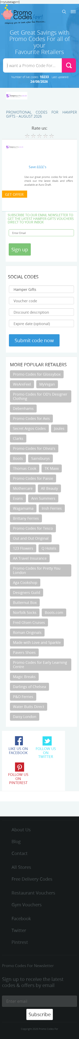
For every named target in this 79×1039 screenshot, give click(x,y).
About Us (21, 830)
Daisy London (24, 716)
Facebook (21, 918)
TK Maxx (52, 468)
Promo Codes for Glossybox (37, 374)
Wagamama (23, 508)
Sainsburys (40, 458)
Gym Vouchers (27, 905)
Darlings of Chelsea (29, 686)
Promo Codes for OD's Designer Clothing (40, 396)
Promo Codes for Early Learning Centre (40, 664)
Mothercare (23, 488)
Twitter (19, 930)
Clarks (18, 438)
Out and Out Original (31, 538)
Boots (18, 458)
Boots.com (54, 612)
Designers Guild (26, 592)
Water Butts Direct (28, 706)
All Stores (21, 867)
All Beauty (49, 488)
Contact (20, 853)
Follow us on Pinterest (18, 778)
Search (64, 11)
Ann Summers (43, 498)
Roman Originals (27, 632)
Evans (18, 498)
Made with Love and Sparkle (37, 642)
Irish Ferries (52, 508)
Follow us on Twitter (46, 752)
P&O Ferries (23, 696)
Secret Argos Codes (29, 428)
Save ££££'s (37, 167)
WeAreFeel (22, 384)
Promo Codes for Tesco (33, 528)
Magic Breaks (24, 676)
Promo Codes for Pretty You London (36, 570)
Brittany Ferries (26, 518)
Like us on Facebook (18, 750)
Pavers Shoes (24, 652)
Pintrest (20, 942)
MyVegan (47, 384)
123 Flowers (23, 548)
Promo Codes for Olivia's (34, 448)
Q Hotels (49, 548)
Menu (73, 11)
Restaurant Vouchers (33, 893)
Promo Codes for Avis (31, 418)
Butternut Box (25, 602)
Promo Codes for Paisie (33, 478)
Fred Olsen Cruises (29, 622)
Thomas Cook (24, 468)
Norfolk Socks (24, 612)
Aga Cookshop (25, 582)
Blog (16, 841)
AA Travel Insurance (30, 558)
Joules (59, 428)
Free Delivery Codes (32, 879)
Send (69, 65)
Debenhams (23, 408)
